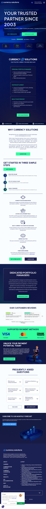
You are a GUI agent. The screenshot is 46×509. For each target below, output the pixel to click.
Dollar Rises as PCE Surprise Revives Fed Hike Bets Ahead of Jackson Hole (31, 468)
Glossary (31, 499)
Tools (5, 474)
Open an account (29, 34)
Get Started (9, 169)
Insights (5, 477)
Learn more (32, 254)
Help (4, 483)
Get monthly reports (10, 424)
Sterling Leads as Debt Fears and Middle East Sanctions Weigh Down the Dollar (32, 475)
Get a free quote (12, 34)
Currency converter (6, 471)
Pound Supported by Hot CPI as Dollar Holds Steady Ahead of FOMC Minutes (31, 484)
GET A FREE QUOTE (15, 259)
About (5, 461)
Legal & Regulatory (7, 486)
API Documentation (8, 480)
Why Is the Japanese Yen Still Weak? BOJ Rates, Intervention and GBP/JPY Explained (32, 477)
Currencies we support (7, 467)
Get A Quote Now (23, 115)
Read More (15, 406)
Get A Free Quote (31, 406)
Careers (5, 464)
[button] (44, 2)
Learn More (23, 154)
